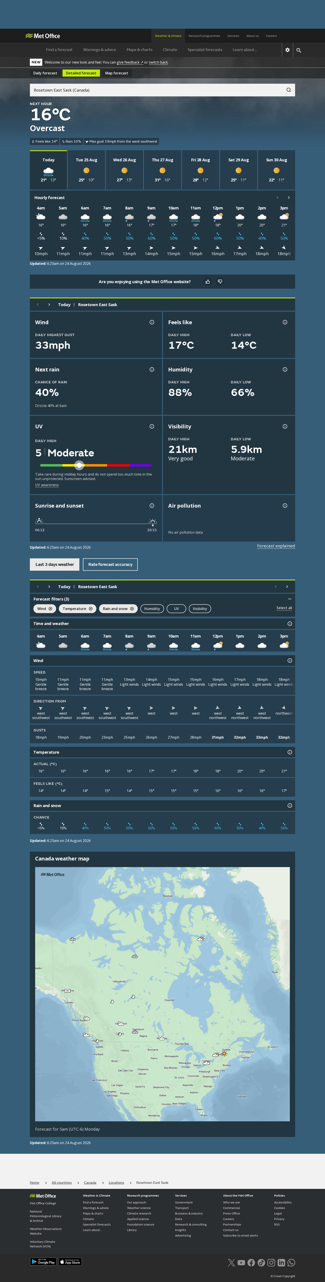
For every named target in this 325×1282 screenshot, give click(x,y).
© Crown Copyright (283, 1276)
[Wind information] (289, 660)
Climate (170, 49)
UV (176, 608)
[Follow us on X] (231, 1262)
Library (132, 1230)
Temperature (72, 609)
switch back (158, 62)
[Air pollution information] (284, 505)
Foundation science (140, 1224)
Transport (182, 1208)
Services (233, 36)
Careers (271, 36)
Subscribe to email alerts (240, 1235)
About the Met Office (238, 1195)
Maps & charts (139, 49)
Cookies (279, 1208)
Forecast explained (276, 546)
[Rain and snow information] (289, 805)
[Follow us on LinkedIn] (281, 1262)
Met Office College (43, 1203)
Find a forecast (59, 49)
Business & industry (189, 1213)
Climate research (139, 1213)
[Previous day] (37, 304)
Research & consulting (191, 1224)
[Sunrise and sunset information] (151, 505)
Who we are (231, 1202)
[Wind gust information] (151, 322)
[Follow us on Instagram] (271, 1262)
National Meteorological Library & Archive (45, 1216)
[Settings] (287, 50)
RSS (277, 1224)
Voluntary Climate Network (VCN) (42, 1244)
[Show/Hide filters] (289, 599)
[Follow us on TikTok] (261, 1262)
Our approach (136, 1202)
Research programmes (204, 36)
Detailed (81, 73)
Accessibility (283, 1202)
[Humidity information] (284, 369)
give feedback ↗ (130, 62)
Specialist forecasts (205, 49)
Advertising (183, 1235)
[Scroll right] (289, 197)
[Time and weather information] (289, 623)
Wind (39, 609)
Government (184, 1202)
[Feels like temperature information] (284, 322)
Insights (180, 1230)
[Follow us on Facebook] (251, 1262)
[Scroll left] (277, 197)
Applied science (138, 1219)
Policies (279, 1195)
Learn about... (245, 49)
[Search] (286, 88)
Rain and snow (113, 609)
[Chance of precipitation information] (151, 369)
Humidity (152, 608)
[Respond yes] (207, 281)
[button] (72, 939)
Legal (278, 1213)
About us (252, 36)
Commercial (231, 1208)
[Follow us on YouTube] (241, 1262)
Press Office (231, 1213)
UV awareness (47, 484)
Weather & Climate (96, 1195)
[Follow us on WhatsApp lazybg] (291, 1262)
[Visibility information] (284, 426)
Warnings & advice (99, 49)
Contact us (231, 1230)
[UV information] (151, 426)
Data (178, 1219)
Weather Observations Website (46, 1231)
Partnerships (232, 1224)
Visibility (200, 608)
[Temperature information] (289, 752)
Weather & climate (168, 36)
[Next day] (49, 304)
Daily (45, 73)
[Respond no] (220, 281)
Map (116, 73)
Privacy (279, 1219)
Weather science (139, 1208)
